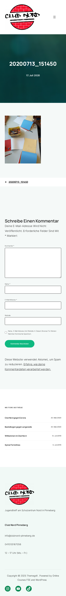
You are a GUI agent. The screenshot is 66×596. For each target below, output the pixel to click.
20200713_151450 (18, 181)
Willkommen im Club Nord (16, 436)
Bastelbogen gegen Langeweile (18, 427)
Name (7, 284)
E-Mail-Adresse (11, 300)
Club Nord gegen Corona (15, 418)
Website (8, 315)
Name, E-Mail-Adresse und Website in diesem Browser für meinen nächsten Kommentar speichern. (32, 332)
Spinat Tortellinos (12, 445)
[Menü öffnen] (54, 17)
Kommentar (9, 246)
